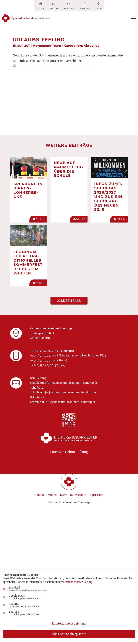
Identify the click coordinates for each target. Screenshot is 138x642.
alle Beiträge (69, 301)
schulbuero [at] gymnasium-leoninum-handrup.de (63, 392)
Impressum (96, 494)
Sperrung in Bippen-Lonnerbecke (28, 190)
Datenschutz (78, 494)
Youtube (24, 612)
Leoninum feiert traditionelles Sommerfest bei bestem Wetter (28, 262)
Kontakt (40, 494)
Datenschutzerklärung (78, 582)
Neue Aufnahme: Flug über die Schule (68, 169)
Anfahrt (52, 494)
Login (63, 494)
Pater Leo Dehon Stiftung (69, 452)
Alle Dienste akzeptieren (69, 634)
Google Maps (25, 596)
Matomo (24, 605)
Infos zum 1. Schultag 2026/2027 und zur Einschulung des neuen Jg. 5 (109, 197)
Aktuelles (91, 46)
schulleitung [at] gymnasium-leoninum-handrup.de (63, 382)
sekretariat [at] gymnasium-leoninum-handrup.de (62, 402)
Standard (28, 588)
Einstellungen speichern (69, 623)
